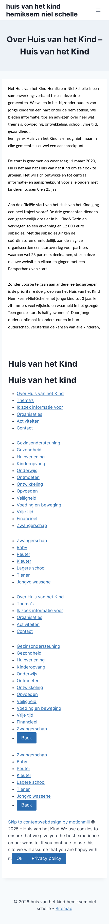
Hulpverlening (31, 456)
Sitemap (64, 908)
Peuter (23, 554)
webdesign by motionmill (64, 821)
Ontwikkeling (30, 484)
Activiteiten (28, 421)
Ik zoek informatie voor (40, 407)
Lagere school (31, 568)
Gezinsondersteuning (38, 442)
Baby (22, 547)
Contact (25, 427)
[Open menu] (98, 10)
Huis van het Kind (42, 364)
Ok (19, 858)
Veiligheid (27, 498)
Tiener (23, 575)
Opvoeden (27, 491)
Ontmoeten (28, 477)
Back (26, 737)
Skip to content (23, 821)
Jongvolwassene (34, 581)
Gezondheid (29, 449)
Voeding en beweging (39, 504)
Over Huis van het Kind (40, 393)
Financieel (27, 518)
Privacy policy (46, 858)
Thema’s (25, 400)
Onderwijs (27, 470)
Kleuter (24, 561)
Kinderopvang (31, 463)
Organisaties (29, 414)
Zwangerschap (32, 525)
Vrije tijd (25, 511)
